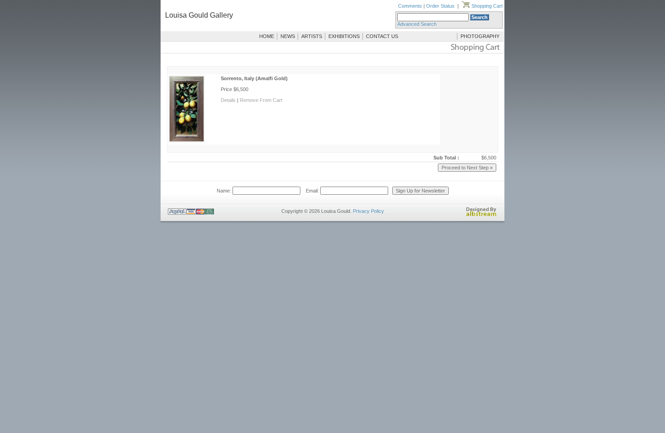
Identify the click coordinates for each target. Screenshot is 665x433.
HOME (266, 36)
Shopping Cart (486, 6)
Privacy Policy (368, 211)
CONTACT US (382, 36)
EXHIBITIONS (344, 36)
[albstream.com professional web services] (481, 214)
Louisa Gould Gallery (199, 15)
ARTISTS (311, 36)
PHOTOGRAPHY (480, 36)
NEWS (287, 36)
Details (228, 100)
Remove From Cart (261, 100)
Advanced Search (417, 24)
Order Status (440, 6)
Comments (410, 6)
